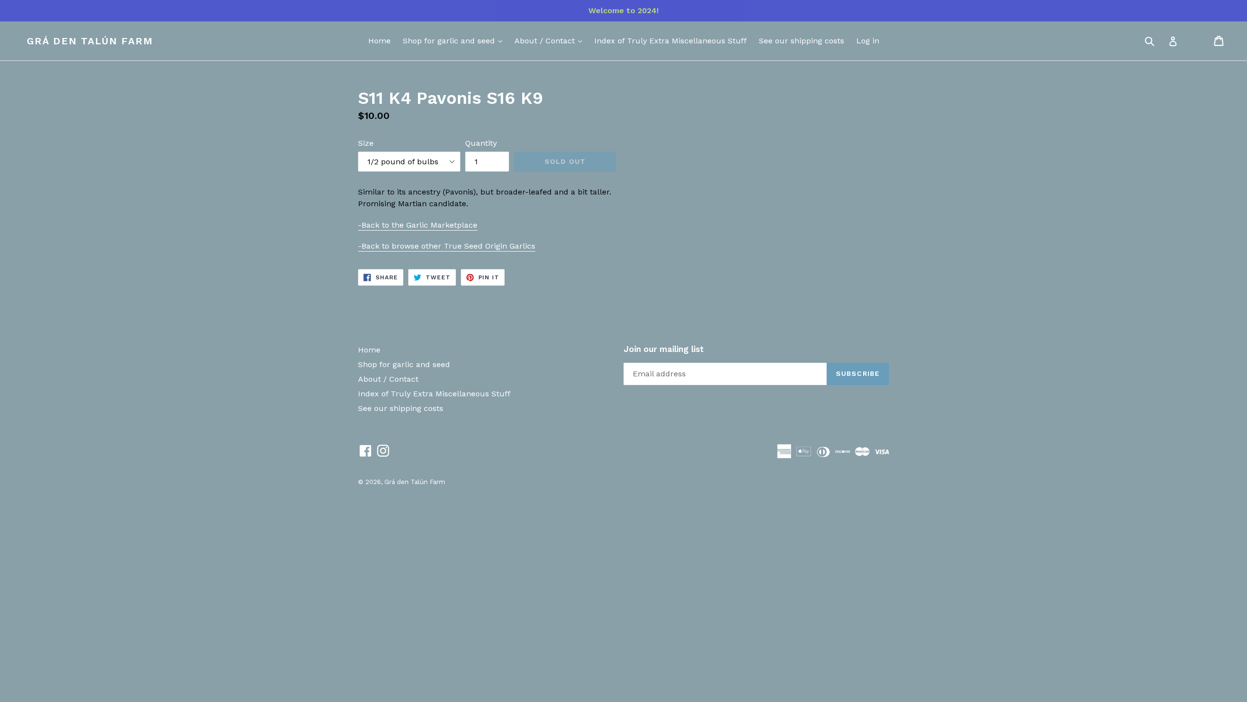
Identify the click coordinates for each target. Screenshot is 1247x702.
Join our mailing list (664, 349)
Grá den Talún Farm (90, 41)
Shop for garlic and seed (450, 40)
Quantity (481, 143)
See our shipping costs (801, 40)
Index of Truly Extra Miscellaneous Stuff (670, 40)
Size (366, 143)
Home (379, 40)
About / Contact (545, 40)
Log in (867, 40)
